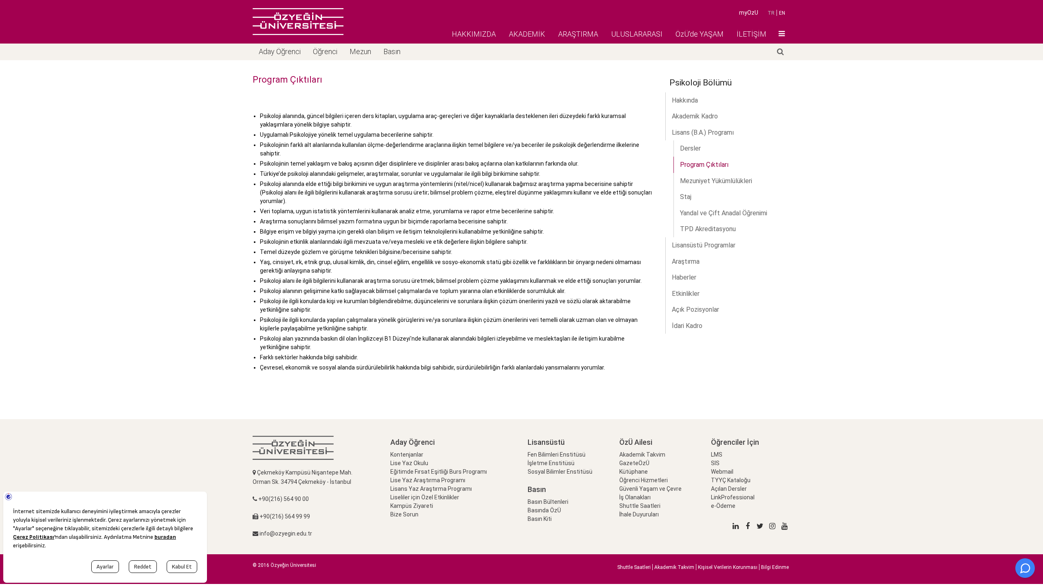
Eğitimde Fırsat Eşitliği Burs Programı (438, 471)
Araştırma (686, 261)
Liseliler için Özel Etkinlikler (424, 497)
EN (782, 13)
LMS (716, 454)
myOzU (748, 12)
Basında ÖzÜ (544, 510)
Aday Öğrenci (280, 51)
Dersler (690, 148)
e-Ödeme (723, 506)
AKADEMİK (527, 34)
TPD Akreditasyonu (708, 229)
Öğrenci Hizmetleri (643, 480)
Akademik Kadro (695, 116)
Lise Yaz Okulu (409, 463)
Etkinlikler (686, 293)
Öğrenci (325, 51)
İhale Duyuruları (639, 514)
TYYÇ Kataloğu (730, 480)
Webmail (722, 471)
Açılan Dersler (729, 488)
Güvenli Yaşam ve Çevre (650, 488)
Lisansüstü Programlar (703, 245)
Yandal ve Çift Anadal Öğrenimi (723, 213)
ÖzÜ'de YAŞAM (700, 34)
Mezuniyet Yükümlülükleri (716, 181)
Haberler (684, 277)
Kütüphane (633, 471)
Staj (685, 197)
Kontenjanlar (406, 454)
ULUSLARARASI (636, 34)
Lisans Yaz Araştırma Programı (431, 488)
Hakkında (685, 100)
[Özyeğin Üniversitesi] (298, 21)
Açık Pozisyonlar (695, 309)
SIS (715, 463)
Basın (391, 51)
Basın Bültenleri (548, 502)
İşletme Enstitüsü (551, 463)
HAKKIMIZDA (474, 34)
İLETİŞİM (751, 34)
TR (771, 13)
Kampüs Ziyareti (411, 506)
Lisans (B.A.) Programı (703, 132)
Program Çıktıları (704, 164)
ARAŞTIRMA (578, 34)
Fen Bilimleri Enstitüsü (556, 454)
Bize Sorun (404, 514)
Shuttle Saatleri (639, 506)
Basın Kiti (540, 519)
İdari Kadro (687, 326)
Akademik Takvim (642, 454)
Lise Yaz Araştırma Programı (427, 480)
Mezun (360, 51)
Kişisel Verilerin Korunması (727, 567)
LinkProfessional (733, 497)
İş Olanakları (635, 497)
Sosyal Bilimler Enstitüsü (560, 471)
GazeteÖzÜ (634, 463)
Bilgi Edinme (775, 567)
